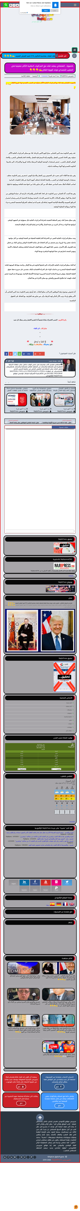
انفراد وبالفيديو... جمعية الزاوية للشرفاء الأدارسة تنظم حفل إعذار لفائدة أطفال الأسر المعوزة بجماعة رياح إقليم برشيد (39, 832)
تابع (57, 1087)
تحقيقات (69, 713)
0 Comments (44, 76)
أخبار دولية (69, 703)
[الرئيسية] (75, 50)
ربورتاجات (69, 727)
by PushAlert (23, 12)
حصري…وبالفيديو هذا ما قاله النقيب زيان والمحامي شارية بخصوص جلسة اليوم (51, 845)
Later (54, 11)
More (47, 905)
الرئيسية (35, 76)
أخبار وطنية (69, 706)
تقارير (70, 720)
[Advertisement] (40, 37)
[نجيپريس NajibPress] (41, 23)
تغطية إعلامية (25, 76)
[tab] (63, 427)
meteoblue (72, 822)
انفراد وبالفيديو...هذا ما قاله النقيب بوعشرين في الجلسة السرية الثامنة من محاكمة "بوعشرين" (46, 836)
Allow (46, 11)
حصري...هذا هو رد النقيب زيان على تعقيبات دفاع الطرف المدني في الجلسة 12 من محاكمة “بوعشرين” (44, 841)
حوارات (70, 723)
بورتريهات (69, 710)
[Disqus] (40, 454)
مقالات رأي (69, 730)
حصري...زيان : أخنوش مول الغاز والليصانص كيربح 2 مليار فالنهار (55, 839)
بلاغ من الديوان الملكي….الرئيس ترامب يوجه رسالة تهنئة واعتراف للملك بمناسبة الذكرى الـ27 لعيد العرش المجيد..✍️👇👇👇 (40, 603)
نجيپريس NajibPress (61, 1159)
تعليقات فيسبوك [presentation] (63, 427)
